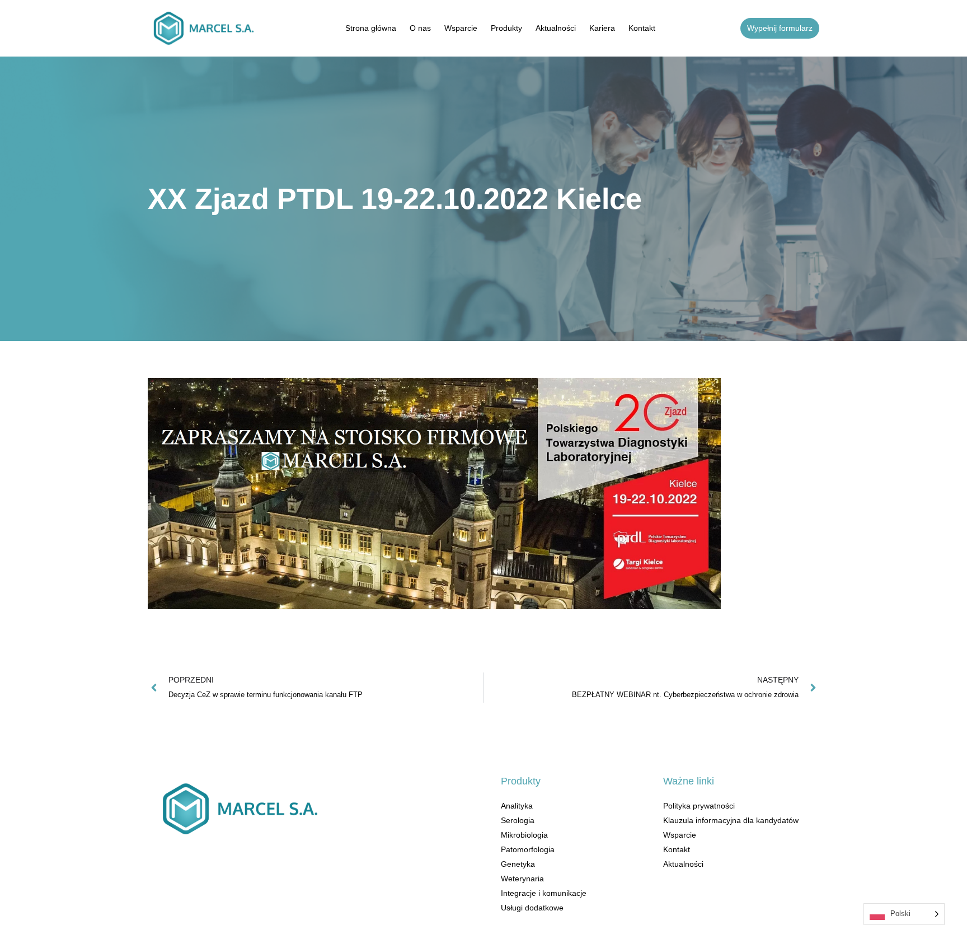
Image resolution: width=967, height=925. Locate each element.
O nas (420, 28)
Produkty (506, 28)
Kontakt (641, 28)
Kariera (602, 28)
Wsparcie (460, 28)
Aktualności (556, 28)
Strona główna (370, 28)
